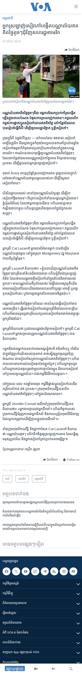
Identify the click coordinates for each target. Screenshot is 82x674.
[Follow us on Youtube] (26, 571)
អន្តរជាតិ (8, 18)
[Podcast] (64, 571)
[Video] (36, 669)
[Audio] (53, 669)
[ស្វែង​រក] (71, 669)
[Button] (71, 49)
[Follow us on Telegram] (45, 571)
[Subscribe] (73, 571)
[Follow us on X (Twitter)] (16, 571)
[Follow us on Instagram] (35, 571)
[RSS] (54, 571)
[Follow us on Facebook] (7, 571)
